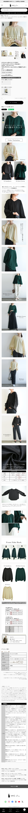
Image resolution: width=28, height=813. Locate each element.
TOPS (10, 768)
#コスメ (24, 13)
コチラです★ (24, 678)
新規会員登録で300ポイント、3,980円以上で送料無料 (14, 1)
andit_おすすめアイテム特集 (10, 778)
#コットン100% (13, 13)
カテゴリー (10, 811)
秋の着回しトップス (21, 778)
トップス (11, 773)
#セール (2, 13)
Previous (3, 34)
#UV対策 (8, 13)
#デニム (5, 13)
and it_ (6, 768)
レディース (6, 15)
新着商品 (3, 811)
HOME (2, 15)
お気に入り (17, 811)
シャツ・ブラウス (15, 768)
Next (24, 34)
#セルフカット (19, 13)
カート (24, 811)
